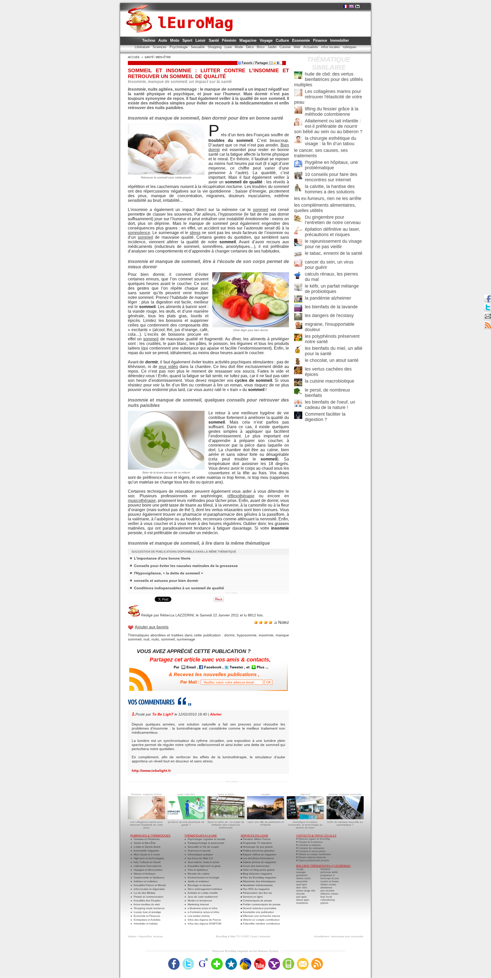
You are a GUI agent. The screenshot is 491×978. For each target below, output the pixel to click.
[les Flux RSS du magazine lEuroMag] (317, 959)
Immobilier (339, 40)
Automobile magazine (146, 850)
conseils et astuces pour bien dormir (166, 581)
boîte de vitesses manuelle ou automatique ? (345, 823)
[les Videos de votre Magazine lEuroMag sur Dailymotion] (245, 959)
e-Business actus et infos (202, 908)
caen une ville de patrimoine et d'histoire (266, 823)
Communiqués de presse (257, 900)
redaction (265, 936)
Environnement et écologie (203, 877)
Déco (250, 47)
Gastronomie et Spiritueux (148, 877)
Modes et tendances (199, 900)
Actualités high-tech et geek (203, 866)
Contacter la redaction (309, 845)
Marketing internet (198, 904)
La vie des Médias (144, 892)
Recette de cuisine (198, 873)
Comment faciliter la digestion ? (325, 417)
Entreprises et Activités (146, 919)
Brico (261, 47)
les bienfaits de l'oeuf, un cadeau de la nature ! (330, 404)
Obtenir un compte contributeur (261, 919)
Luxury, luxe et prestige (147, 912)
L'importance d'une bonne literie (162, 558)
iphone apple (302, 899)
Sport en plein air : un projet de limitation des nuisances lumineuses (225, 825)
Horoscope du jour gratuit (257, 846)
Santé (214, 40)
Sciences (160, 47)
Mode (239, 47)
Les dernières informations (258, 858)
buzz (254, 936)
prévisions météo (329, 872)
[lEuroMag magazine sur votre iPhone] (288, 959)
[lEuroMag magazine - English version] (351, 6)
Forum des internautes (255, 866)
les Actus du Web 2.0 (200, 858)
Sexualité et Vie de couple (203, 846)
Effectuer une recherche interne (261, 915)
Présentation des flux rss (257, 892)
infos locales (331, 47)
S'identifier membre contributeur (261, 923)
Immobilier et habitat (145, 923)
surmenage (186, 639)
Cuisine (286, 47)
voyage (299, 869)
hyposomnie (246, 635)
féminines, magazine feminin (146, 794)
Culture (283, 40)
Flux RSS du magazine (256, 889)
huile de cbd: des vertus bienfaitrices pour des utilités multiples (328, 79)
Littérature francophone (147, 866)
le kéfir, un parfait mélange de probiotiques (332, 288)
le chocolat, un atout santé (332, 360)
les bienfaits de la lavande (331, 306)
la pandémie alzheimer (328, 298)
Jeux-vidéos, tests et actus (203, 862)
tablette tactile (303, 878)
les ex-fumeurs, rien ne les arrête (327, 198)
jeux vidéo (168, 366)
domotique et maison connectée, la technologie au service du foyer (305, 825)
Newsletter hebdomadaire (257, 885)
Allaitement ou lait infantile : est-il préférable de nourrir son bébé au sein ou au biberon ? (328, 126)
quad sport (301, 884)
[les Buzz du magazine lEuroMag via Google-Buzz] (202, 959)
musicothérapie (142, 500)
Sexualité (198, 47)
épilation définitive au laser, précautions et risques (332, 232)
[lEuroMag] (181, 14)
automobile (302, 881)
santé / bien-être (157, 57)
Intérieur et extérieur (145, 881)
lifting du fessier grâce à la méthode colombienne (331, 111)
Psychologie (179, 47)
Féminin (229, 40)
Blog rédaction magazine (257, 873)
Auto (163, 40)
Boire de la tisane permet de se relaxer (166, 472)
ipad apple (301, 896)
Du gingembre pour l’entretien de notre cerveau (333, 220)
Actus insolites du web (146, 904)
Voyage (267, 40)
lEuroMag (221, 936)
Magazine (248, 40)
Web (297, 47)
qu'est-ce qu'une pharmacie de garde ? (186, 823)
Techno (149, 40)
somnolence (139, 232)
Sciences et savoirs (198, 850)
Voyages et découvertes (147, 869)
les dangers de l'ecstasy (329, 315)
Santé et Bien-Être (144, 843)
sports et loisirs (226, 794)
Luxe (229, 47)
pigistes (324, 902)
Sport (187, 40)
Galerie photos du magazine (259, 862)
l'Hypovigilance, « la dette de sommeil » (168, 573)
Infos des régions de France (204, 919)
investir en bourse (329, 881)
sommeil (260, 209)
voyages (265, 794)
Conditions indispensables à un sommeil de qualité (179, 588)
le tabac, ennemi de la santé (333, 253)
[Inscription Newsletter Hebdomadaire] (487, 322)
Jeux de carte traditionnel (202, 896)
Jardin (272, 47)
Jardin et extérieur (198, 881)
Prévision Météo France (256, 839)
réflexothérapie (240, 496)
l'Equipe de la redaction (310, 841)
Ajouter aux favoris (152, 627)
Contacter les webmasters (311, 848)
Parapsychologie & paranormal (205, 843)
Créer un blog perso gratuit (258, 869)
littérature (325, 869)
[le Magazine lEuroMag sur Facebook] (174, 959)
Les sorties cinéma (198, 915)
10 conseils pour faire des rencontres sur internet (331, 177)
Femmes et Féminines (146, 839)
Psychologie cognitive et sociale (206, 839)
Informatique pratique (200, 854)
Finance (320, 40)
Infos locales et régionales (149, 889)
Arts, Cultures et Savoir (147, 862)
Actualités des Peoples (147, 900)
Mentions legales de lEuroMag (314, 838)
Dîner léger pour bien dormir (250, 330)
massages (301, 872)
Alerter (215, 714)
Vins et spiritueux (197, 869)
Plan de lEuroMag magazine (259, 877)
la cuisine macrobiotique (329, 381)
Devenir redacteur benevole (312, 857)
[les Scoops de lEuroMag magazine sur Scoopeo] (231, 959)
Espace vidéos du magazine (259, 854)
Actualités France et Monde (149, 885)
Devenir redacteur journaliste (259, 908)
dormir (229, 635)
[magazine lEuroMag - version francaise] (345, 6)
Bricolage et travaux (199, 885)
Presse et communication (148, 896)
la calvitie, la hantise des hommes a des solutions (330, 189)
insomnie (266, 635)
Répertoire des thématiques (258, 881)
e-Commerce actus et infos (203, 912)
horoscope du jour (329, 878)
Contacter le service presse (311, 851)
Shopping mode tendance (149, 908)
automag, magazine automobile (345, 794)
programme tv (327, 875)
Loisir (201, 40)
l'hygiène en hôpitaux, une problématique (331, 165)
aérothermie (326, 887)
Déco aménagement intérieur (204, 889)
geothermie (301, 875)
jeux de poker (327, 890)
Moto (175, 40)
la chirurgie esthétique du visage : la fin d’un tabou (330, 141)
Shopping (215, 47)
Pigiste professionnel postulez (313, 860)
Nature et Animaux (144, 873)
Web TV (235, 936)
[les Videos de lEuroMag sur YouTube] (260, 959)
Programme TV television (257, 843)
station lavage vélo (305, 890)
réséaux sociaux (328, 884)
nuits (155, 639)
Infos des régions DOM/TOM (204, 923)
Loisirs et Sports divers (146, 846)
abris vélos (301, 887)
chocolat (300, 893)
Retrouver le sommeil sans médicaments (166, 177)
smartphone (302, 902)
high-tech (305, 794)
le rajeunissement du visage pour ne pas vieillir (333, 244)
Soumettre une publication (258, 912)
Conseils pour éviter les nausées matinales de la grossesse (186, 566)
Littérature (143, 47)
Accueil (134, 57)
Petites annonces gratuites (258, 850)
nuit (146, 639)
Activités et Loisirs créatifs (202, 892)
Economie (301, 40)
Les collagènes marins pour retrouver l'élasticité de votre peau (328, 97)
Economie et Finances (146, 915)
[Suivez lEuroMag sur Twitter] (188, 959)
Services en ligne (252, 896)
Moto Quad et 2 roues (146, 854)
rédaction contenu (329, 893)
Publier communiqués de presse (261, 904)
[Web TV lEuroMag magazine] (357, 6)
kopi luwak (326, 896)
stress (195, 232)
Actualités (311, 47)
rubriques (349, 47)
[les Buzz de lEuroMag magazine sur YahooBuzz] (274, 959)
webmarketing (327, 899)
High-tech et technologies (148, 858)
